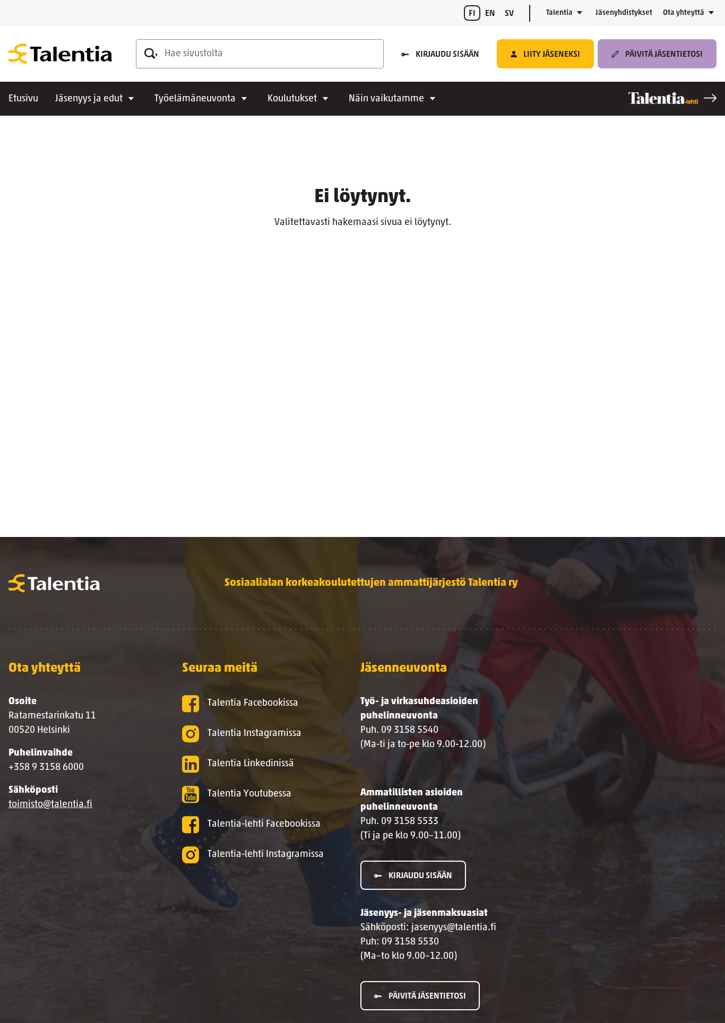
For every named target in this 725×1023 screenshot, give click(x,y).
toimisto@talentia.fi (50, 805)
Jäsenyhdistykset (623, 13)
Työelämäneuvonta (195, 99)
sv (509, 14)
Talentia (559, 13)
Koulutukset (292, 99)
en (490, 14)
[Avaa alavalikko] (579, 13)
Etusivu (23, 99)
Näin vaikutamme (386, 99)
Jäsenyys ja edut (89, 99)
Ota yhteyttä (683, 13)
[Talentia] (60, 54)
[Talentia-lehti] (672, 98)
